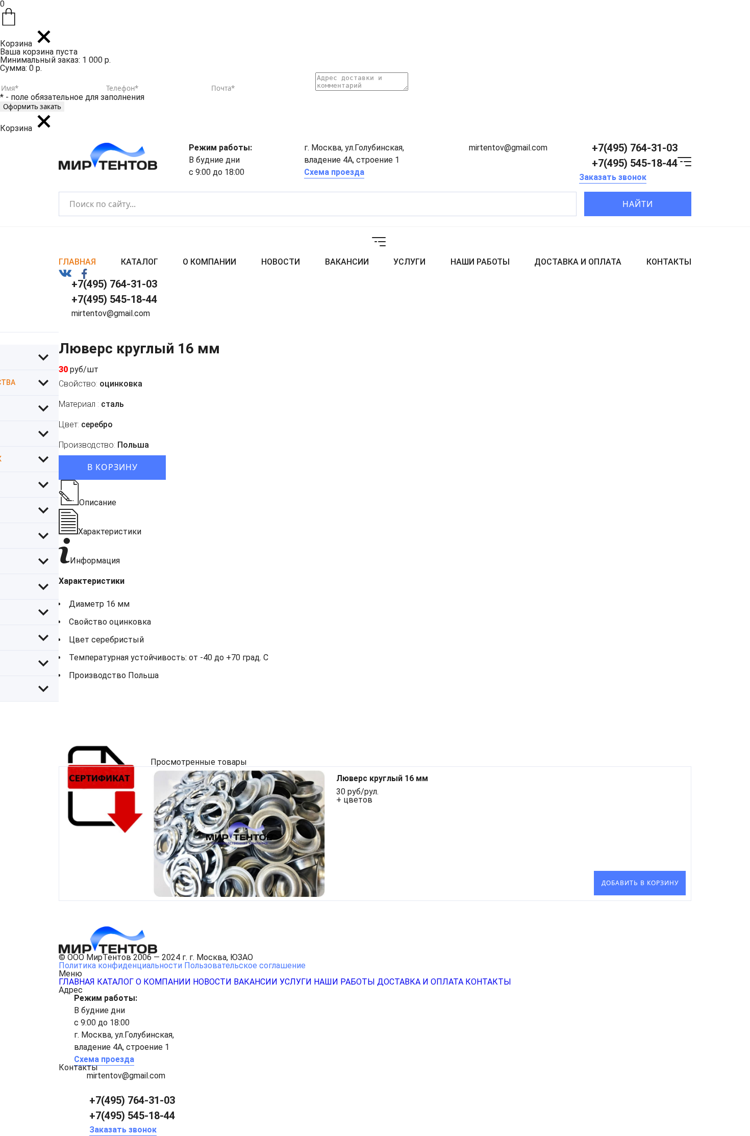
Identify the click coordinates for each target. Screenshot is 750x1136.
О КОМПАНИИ (209, 262)
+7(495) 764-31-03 (635, 148)
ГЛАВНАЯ (77, 262)
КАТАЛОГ (139, 262)
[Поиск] (560, 204)
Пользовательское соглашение (245, 965)
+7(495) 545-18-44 (635, 163)
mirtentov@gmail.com (508, 147)
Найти (637, 204)
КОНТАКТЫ (668, 262)
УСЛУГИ (409, 262)
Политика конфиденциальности (120, 965)
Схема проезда (334, 172)
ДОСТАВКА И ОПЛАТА (577, 262)
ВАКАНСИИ (347, 262)
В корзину (112, 467)
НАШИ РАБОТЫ (480, 262)
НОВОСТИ (280, 262)
